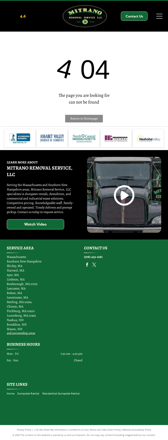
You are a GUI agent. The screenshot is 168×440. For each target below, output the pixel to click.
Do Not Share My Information (51, 429)
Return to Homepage (84, 118)
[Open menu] (159, 16)
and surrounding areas (21, 333)
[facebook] (87, 265)
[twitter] (94, 265)
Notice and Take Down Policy (105, 429)
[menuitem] (12, 394)
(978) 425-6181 (93, 257)
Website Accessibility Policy (137, 429)
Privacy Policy (24, 429)
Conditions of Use (78, 429)
